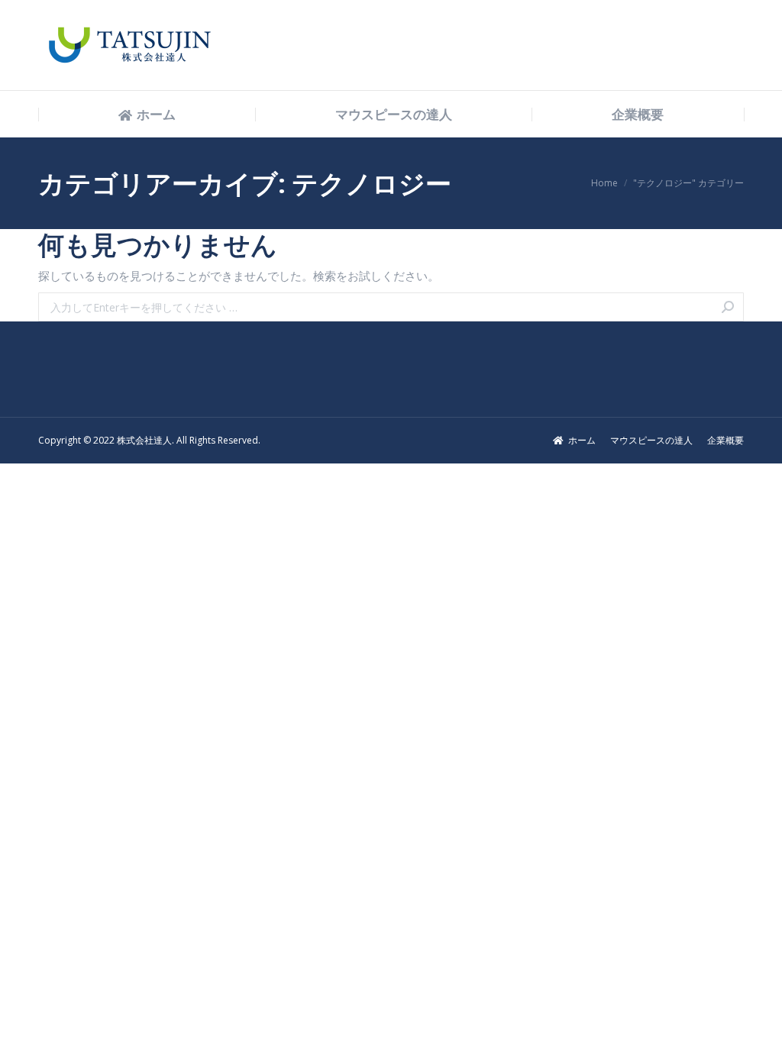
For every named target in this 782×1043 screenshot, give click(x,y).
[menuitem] (147, 115)
